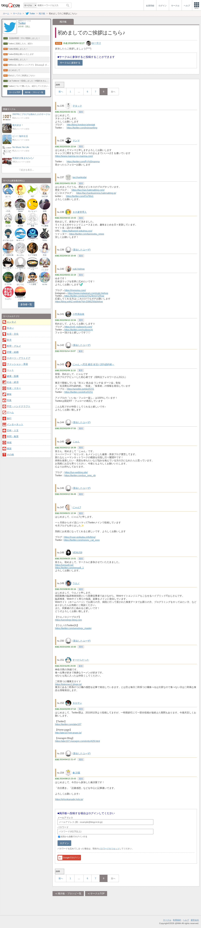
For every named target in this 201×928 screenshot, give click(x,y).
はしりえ (20, 284)
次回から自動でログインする (73, 836)
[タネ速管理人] (68, 212)
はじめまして (14, 70)
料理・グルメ (14, 346)
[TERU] (44, 233)
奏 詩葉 (76, 772)
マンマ (76, 140)
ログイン (64, 843)
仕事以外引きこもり (20, 298)
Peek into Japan (20, 210)
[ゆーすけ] (89, 43)
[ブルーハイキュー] (32, 233)
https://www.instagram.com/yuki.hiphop (88, 293)
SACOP (45, 196)
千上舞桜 (44, 226)
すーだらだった (81, 660)
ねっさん (20, 255)
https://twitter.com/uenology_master (73, 628)
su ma (44, 284)
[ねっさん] (20, 248)
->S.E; (8, 211)
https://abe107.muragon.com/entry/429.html (77, 741)
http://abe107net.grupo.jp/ (68, 732)
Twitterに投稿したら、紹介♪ (20, 43)
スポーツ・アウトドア (18, 358)
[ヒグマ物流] (32, 248)
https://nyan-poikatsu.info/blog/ (79, 537)
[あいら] (8, 189)
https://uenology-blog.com (68, 620)
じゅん (76, 441)
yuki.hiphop (79, 269)
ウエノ (76, 583)
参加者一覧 (26, 304)
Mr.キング (20, 240)
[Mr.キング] (20, 233)
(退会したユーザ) (81, 249)
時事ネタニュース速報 (32, 283)
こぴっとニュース (32, 269)
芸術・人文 (13, 430)
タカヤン (77, 703)
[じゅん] (68, 441)
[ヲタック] (68, 105)
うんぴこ (8, 299)
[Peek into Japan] (20, 204)
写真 (9, 400)
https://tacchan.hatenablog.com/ (88, 190)
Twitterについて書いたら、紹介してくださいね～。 (29, 86)
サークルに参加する (70, 62)
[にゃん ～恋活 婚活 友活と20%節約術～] (68, 364)
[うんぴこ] (8, 292)
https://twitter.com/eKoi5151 (78, 392)
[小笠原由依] (68, 314)
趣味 (9, 394)
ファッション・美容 (17, 364)
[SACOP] (44, 189)
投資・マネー (14, 388)
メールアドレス (65, 817)
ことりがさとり (20, 269)
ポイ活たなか (8, 240)
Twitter (22, 23)
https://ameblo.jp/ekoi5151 (80, 389)
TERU (44, 240)
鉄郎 (44, 211)
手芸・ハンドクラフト (18, 406)
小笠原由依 (78, 314)
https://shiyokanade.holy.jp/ (69, 799)
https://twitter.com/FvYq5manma (83, 161)
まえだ (20, 196)
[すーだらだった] (68, 660)
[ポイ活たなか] (8, 233)
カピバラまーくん (8, 269)
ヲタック (77, 106)
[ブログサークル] (10, 5)
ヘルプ (186, 920)
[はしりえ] (20, 277)
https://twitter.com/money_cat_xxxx (82, 540)
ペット (10, 370)
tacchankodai (80, 177)
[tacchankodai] (68, 177)
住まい (10, 328)
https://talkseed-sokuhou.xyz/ (77, 231)
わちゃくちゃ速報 (32, 225)
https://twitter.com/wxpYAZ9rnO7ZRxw (84, 296)
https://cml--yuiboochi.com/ (78, 327)
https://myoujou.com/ (75, 290)
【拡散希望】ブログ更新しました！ (24, 38)
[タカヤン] (68, 703)
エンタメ (11, 322)
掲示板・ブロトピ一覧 (69, 893)
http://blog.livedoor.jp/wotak (81, 124)
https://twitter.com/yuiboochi (78, 329)
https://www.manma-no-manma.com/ (74, 156)
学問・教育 (13, 436)
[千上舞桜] (44, 219)
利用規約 (177, 920)
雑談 (9, 448)
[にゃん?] (68, 507)
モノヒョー (32, 211)
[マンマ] (68, 140)
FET (32, 196)
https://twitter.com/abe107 (68, 724)
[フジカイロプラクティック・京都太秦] (8, 248)
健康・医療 (13, 376)
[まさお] (8, 219)
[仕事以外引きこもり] (20, 292)
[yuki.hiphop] (68, 268)
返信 (81, 112)
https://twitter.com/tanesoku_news (86, 234)
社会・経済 (13, 382)
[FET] (32, 189)
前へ (61, 91)
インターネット (15, 424)
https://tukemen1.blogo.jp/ (68, 684)
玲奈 (44, 255)
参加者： (24, 26)
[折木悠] (20, 219)
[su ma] (44, 277)
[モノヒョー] (32, 204)
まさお (8, 226)
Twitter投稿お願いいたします (21, 54)
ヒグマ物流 (32, 255)
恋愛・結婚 (13, 352)
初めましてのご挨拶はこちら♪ (21, 75)
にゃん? (77, 507)
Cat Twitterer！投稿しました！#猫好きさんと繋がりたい (29, 81)
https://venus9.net (64, 565)
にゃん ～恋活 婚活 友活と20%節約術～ (93, 364)
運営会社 (195, 920)
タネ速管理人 (80, 212)
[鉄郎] (44, 204)
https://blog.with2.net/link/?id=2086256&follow (79, 301)
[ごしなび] (44, 262)
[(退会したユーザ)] (68, 249)
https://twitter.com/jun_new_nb (80, 475)
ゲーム (10, 412)
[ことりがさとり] (20, 262)
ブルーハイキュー (32, 239)
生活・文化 (13, 334)
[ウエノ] (68, 583)
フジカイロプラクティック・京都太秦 (8, 253)
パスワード (63, 827)
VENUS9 (77, 552)
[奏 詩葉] (68, 772)
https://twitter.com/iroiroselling (82, 127)
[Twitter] (10, 33)
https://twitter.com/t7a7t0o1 (79, 196)
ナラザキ (8, 284)
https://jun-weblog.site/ (76, 472)
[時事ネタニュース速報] (32, 277)
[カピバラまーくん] (8, 262)
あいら (8, 196)
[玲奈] (44, 248)
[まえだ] (20, 189)
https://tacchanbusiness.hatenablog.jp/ (96, 193)
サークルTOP (97, 893)
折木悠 (20, 226)
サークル (167, 920)
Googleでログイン (71, 857)
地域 (9, 442)
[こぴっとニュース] (32, 262)
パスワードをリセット (109, 848)
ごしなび (44, 270)
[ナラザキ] (8, 277)
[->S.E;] (8, 204)
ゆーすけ (96, 43)
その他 (10, 454)
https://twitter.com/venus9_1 (69, 567)
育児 (9, 340)
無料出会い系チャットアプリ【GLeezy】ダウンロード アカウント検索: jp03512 (29, 65)
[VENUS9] (68, 552)
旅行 (9, 418)
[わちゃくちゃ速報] (32, 219)
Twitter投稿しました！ (18, 49)
